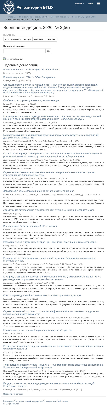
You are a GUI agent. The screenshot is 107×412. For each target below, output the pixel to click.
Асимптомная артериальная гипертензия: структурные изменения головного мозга (48, 209)
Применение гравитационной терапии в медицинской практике (37, 330)
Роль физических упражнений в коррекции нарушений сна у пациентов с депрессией (50, 241)
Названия (38, 39)
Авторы (27, 39)
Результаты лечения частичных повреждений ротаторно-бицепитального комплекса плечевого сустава (49, 259)
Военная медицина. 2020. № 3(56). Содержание (29, 77)
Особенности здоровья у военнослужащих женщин (31, 100)
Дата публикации (13, 39)
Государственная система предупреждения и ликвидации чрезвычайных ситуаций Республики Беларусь (48, 384)
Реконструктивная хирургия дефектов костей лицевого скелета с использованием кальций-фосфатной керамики (53, 347)
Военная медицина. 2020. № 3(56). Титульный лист (31, 69)
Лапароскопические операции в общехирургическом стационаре (38, 190)
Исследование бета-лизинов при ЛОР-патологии (30, 226)
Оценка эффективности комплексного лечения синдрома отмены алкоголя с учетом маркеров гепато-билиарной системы (49, 173)
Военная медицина (60, 16)
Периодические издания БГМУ (33, 16)
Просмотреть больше (13, 393)
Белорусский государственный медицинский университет (29, 400)
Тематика (51, 39)
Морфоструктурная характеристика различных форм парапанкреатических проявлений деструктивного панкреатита (51, 136)
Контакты (14, 403)
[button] (79, 3)
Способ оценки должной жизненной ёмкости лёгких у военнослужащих (42, 295)
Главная (12, 16)
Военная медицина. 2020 (84, 16)
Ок (48, 51)
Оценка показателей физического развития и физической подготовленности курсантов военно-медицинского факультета (51, 312)
